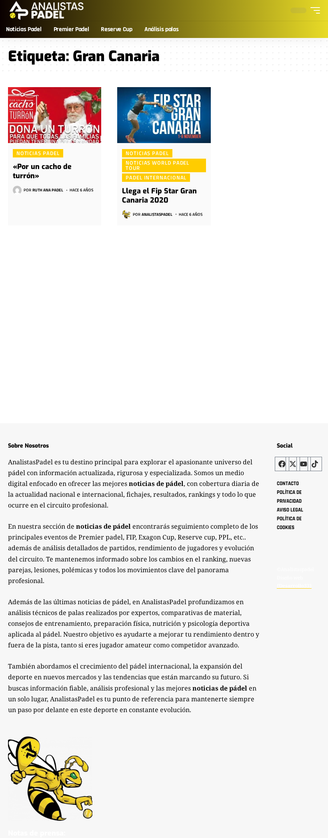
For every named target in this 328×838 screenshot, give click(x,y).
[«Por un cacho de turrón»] (54, 115)
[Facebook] (282, 464)
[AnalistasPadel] (46, 10)
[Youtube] (303, 464)
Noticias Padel (38, 153)
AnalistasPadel (157, 214)
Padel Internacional (156, 177)
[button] (313, 10)
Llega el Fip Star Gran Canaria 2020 (159, 195)
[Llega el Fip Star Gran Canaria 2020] (163, 115)
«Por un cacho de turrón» (42, 171)
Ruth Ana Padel (47, 190)
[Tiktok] (315, 464)
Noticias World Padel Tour (157, 165)
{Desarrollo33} (294, 585)
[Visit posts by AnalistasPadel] (126, 214)
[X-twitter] (293, 464)
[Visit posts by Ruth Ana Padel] (17, 190)
